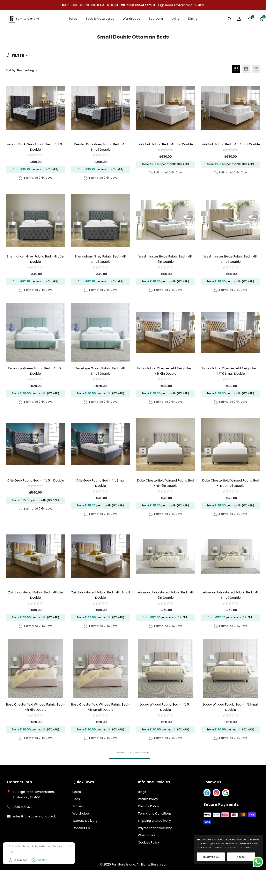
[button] (35, 155)
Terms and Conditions (154, 813)
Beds (76, 799)
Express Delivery (85, 820)
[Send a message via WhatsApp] (258, 862)
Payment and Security (155, 828)
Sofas (76, 792)
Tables (77, 806)
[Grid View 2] (246, 69)
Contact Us (81, 828)
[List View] (256, 69)
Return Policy (148, 799)
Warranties (146, 835)
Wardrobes (81, 813)
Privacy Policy (148, 806)
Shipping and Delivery (154, 820)
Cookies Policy (149, 842)
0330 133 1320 (80, 5)
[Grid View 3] (236, 69)
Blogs (142, 792)
